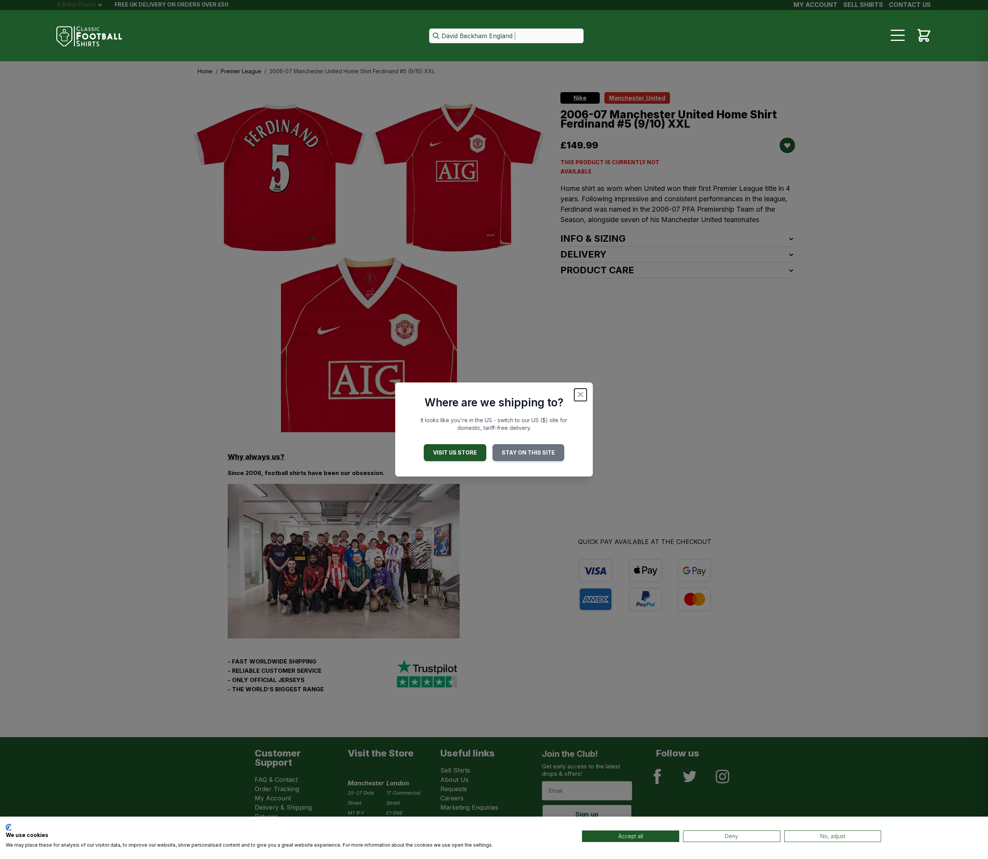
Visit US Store (455, 452)
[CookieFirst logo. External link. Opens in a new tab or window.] (9, 827)
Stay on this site (528, 452)
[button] (506, 36)
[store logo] (89, 36)
